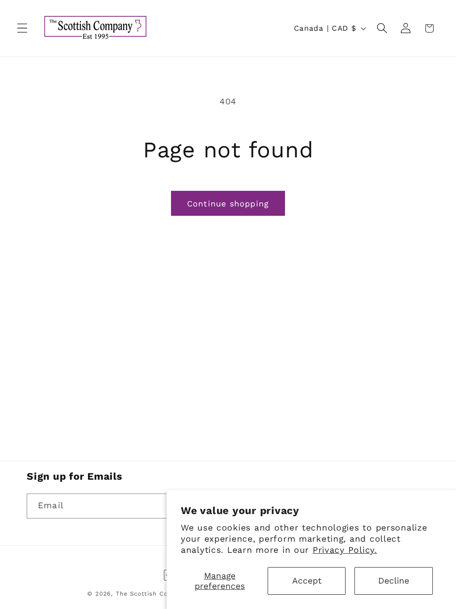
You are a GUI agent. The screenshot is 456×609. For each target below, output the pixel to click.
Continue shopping (228, 203)
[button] (22, 28)
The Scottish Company (152, 593)
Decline (393, 581)
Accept (307, 581)
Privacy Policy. (345, 550)
